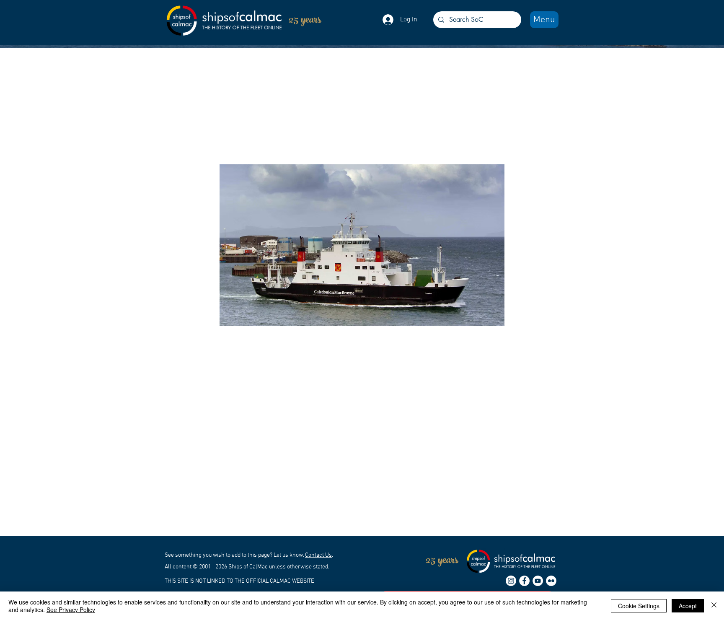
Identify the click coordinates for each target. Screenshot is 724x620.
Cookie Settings (638, 606)
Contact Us (318, 555)
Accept (688, 606)
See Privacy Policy (71, 609)
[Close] (714, 605)
